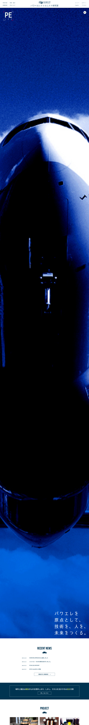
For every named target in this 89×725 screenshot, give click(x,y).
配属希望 (5, 5)
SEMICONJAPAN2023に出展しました (38, 658)
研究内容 (5, 3)
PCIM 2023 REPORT (34, 665)
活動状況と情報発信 (43, 674)
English (77, 5)
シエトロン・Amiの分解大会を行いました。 (40, 661)
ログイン (84, 3)
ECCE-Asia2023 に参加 (35, 669)
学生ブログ (12, 5)
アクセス (84, 5)
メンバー (77, 3)
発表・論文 (12, 3)
